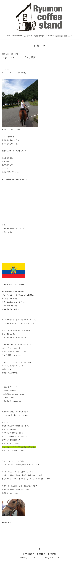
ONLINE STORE (17, 36)
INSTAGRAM (50, 36)
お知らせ (59, 36)
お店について (28, 36)
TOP (8, 36)
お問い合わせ (68, 36)
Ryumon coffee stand (41, 553)
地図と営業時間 (39, 36)
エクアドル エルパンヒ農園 (19, 57)
